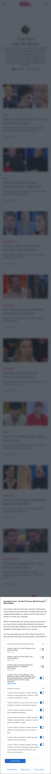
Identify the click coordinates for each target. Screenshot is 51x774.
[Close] (46, 601)
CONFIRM (15, 761)
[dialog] (25, 685)
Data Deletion (12, 769)
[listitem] (25, 644)
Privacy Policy (39, 769)
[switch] (42, 649)
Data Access (25, 769)
